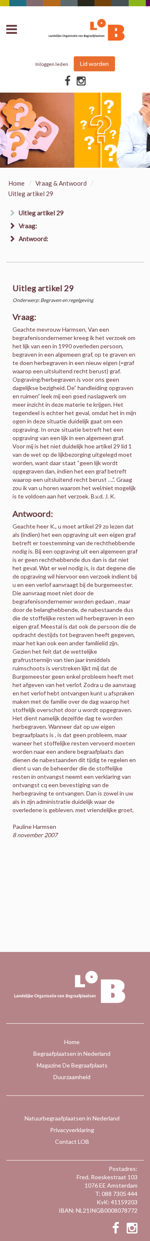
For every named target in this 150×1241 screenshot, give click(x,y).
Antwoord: (33, 238)
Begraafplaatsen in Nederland (71, 1053)
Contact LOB (72, 1141)
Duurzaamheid (71, 1076)
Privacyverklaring (72, 1129)
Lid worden (94, 63)
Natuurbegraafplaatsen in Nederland (72, 1118)
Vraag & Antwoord (61, 183)
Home (16, 183)
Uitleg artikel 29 (41, 212)
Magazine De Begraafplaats (72, 1065)
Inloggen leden (51, 64)
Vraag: (28, 225)
